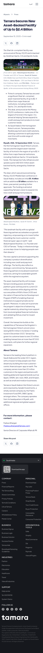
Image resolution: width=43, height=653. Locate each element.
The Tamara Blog (8, 491)
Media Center (7, 519)
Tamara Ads (6, 545)
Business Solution (8, 537)
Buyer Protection (32, 509)
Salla (27, 531)
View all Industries (8, 581)
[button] (36, 4)
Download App (31, 483)
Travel (4, 577)
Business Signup (8, 529)
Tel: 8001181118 (7, 595)
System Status (7, 599)
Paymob (29, 551)
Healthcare (6, 573)
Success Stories (7, 541)
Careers (5, 511)
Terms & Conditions (9, 503)
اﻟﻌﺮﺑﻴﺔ (30, 4)
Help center (6, 591)
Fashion (4, 561)
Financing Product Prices (32, 492)
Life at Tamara (7, 507)
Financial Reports (8, 487)
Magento (29, 547)
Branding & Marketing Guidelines (9, 550)
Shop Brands (30, 501)
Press (4, 483)
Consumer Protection (33, 519)
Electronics (6, 565)
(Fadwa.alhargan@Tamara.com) (17, 426)
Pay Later (29, 487)
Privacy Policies (7, 499)
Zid (27, 543)
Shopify (28, 535)
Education (5, 569)
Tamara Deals (30, 497)
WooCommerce (31, 539)
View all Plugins (31, 555)
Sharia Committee (8, 495)
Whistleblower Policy (9, 515)
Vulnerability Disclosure (30, 514)
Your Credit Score (32, 505)
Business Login (7, 533)
